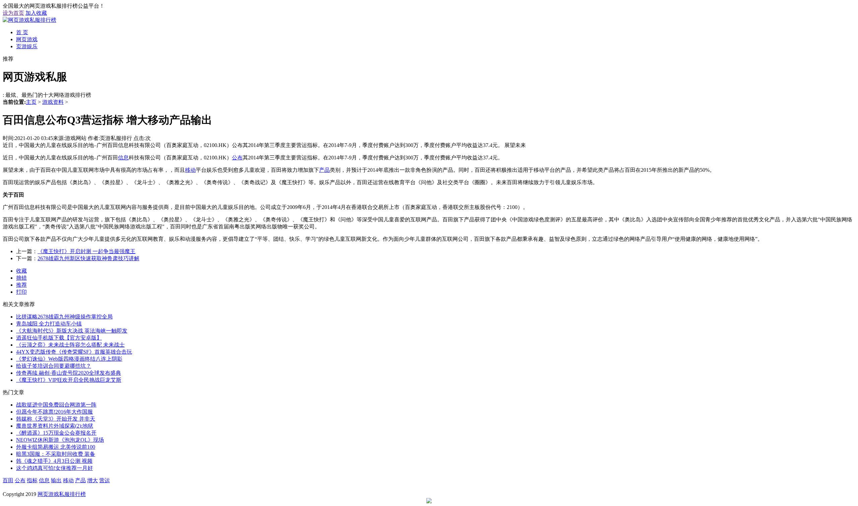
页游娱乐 (27, 46)
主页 (31, 102)
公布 (237, 157)
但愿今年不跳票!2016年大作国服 (54, 412)
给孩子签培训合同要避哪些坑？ (53, 366)
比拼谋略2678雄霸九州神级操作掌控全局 (64, 316)
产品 (324, 170)
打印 (21, 292)
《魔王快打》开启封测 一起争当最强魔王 (86, 251)
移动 (190, 170)
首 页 (22, 32)
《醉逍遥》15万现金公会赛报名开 (56, 433)
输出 (56, 480)
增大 (92, 480)
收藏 (21, 271)
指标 (32, 480)
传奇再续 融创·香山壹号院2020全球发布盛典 (68, 373)
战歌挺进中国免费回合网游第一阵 (56, 405)
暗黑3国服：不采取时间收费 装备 (55, 454)
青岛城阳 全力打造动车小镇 (49, 324)
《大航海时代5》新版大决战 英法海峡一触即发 (71, 331)
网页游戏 (27, 39)
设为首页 (13, 13)
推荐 (21, 285)
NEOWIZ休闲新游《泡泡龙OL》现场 (60, 440)
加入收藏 (36, 13)
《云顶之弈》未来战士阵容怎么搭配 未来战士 (70, 345)
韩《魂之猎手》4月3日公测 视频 (54, 461)
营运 (104, 480)
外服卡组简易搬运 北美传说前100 (55, 447)
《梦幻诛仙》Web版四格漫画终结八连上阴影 (69, 359)
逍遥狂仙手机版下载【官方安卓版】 (59, 338)
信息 (123, 157)
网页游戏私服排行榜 (62, 494)
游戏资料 (53, 102)
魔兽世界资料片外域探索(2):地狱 (54, 426)
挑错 (21, 278)
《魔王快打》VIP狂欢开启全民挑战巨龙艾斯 (68, 380)
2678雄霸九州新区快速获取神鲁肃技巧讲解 (88, 258)
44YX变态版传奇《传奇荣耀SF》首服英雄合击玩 (74, 352)
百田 (8, 480)
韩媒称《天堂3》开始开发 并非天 (55, 419)
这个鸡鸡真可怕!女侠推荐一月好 (54, 468)
